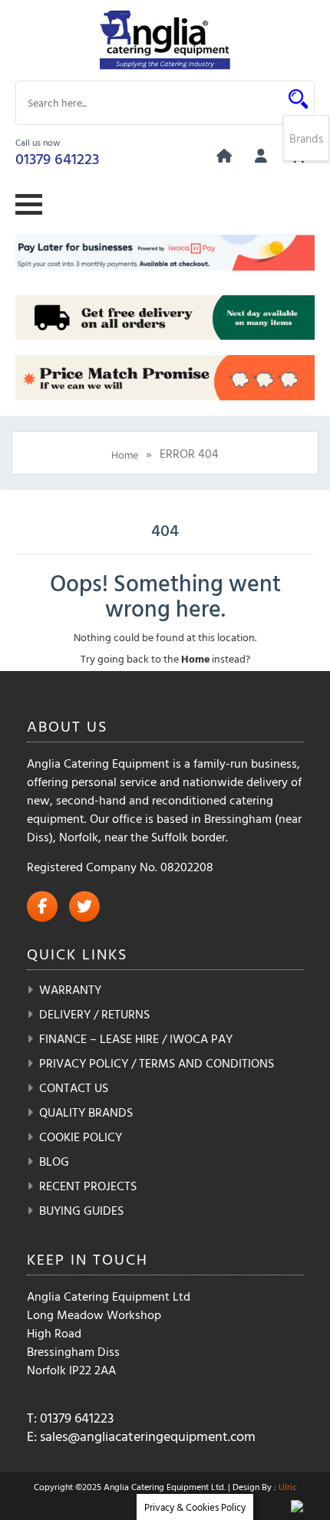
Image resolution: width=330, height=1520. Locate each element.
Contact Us (73, 1087)
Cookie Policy (80, 1136)
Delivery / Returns (94, 1014)
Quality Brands (86, 1112)
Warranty (70, 989)
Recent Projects (88, 1185)
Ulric (288, 1486)
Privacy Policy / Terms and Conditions (156, 1063)
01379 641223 (57, 157)
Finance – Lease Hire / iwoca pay (136, 1038)
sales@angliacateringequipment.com (148, 1436)
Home (124, 454)
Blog (54, 1161)
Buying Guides (81, 1210)
